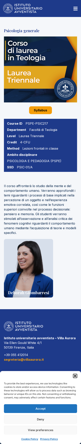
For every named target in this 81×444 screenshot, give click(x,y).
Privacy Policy (49, 439)
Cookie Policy (29, 439)
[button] (75, 376)
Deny (40, 419)
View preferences (40, 430)
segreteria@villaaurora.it (24, 359)
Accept (41, 408)
